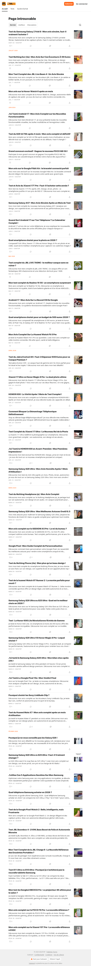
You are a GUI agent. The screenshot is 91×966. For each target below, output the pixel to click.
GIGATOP (19, 43)
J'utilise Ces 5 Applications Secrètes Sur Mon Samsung (36, 775)
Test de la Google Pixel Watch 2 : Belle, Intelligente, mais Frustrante (36, 811)
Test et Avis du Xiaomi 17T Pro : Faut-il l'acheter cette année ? (39, 185)
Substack (32, 963)
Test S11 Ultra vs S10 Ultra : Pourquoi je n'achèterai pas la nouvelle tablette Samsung (36, 871)
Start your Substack (40, 959)
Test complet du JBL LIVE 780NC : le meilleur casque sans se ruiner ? (38, 264)
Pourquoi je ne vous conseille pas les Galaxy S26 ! (33, 738)
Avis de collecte (59, 955)
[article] (45, 38)
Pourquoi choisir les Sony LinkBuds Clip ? (29, 695)
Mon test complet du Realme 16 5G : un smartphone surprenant (40, 283)
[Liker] (10, 68)
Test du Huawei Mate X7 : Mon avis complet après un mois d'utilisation (37, 714)
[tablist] (23, 25)
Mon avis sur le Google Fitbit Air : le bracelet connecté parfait (39, 168)
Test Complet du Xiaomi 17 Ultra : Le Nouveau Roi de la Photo (38, 431)
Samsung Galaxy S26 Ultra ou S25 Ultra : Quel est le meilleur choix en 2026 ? (38, 602)
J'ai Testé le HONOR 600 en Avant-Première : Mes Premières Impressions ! (38, 450)
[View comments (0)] (30, 45)
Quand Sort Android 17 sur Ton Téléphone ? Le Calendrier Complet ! (37, 221)
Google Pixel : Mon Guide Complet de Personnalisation (35, 546)
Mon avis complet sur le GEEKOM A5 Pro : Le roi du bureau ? (38, 529)
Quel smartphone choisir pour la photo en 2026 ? (33, 240)
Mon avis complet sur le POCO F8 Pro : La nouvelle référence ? (39, 910)
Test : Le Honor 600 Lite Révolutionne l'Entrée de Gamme (37, 620)
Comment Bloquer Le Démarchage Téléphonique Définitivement (33, 413)
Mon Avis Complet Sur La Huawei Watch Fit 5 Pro (33, 334)
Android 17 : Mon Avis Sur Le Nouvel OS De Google (33, 300)
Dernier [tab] (13, 25)
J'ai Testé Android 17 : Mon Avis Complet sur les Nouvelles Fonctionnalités (37, 115)
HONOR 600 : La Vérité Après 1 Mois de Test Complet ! (35, 394)
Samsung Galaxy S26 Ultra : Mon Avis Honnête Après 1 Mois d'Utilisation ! (38, 470)
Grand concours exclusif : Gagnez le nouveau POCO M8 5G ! (38, 151)
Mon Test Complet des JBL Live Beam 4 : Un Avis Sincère (36, 74)
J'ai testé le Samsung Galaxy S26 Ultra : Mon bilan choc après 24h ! (39, 659)
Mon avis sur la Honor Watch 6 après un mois (31, 91)
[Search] (80, 25)
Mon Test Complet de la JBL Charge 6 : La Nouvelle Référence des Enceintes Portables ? (38, 851)
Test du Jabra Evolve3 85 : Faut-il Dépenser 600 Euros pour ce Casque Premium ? (39, 358)
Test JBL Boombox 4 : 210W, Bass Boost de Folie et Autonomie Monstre (39, 831)
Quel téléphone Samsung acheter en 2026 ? (30, 792)
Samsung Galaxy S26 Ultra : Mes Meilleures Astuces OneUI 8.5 (39, 511)
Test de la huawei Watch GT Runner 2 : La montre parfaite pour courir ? (39, 581)
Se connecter (82, 4)
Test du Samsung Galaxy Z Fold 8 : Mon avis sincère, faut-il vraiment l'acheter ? (37, 33)
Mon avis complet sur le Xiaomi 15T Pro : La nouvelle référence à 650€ (39, 928)
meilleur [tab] (21, 25)
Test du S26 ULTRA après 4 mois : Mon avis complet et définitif (39, 134)
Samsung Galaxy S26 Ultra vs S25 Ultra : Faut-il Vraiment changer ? (37, 756)
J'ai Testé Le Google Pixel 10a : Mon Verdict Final (32, 678)
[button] (4, 8)
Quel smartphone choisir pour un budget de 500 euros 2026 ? (39, 317)
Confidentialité (39, 955)
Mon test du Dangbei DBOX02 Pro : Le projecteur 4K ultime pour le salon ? (40, 891)
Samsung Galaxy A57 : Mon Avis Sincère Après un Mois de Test (40, 203)
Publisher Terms (52, 952)
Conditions (48, 955)
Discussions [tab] (31, 25)
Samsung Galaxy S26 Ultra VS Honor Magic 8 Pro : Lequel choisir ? (37, 639)
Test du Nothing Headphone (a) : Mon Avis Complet (34, 494)
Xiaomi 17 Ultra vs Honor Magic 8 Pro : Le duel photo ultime (37, 377)
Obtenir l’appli (55, 959)
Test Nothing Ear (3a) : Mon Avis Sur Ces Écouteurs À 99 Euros (40, 57)
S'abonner (69, 4)
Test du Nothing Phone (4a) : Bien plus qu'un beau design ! (37, 563)
